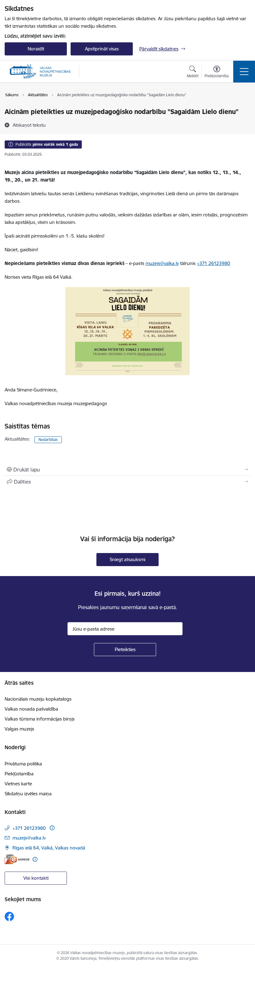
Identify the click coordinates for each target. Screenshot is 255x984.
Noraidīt (36, 49)
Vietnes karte (18, 784)
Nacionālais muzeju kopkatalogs (38, 699)
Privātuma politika (23, 764)
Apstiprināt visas (102, 49)
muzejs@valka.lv (162, 263)
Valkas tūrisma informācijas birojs (40, 719)
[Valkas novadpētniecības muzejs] (40, 71)
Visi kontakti (36, 878)
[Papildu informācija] (52, 828)
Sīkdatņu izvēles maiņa (28, 794)
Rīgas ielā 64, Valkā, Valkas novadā (48, 848)
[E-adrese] (17, 859)
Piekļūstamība (19, 774)
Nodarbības (48, 439)
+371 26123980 (213, 263)
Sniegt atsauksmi (127, 559)
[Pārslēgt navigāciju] (244, 72)
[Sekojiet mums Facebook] (9, 916)
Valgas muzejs (19, 729)
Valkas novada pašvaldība (31, 709)
